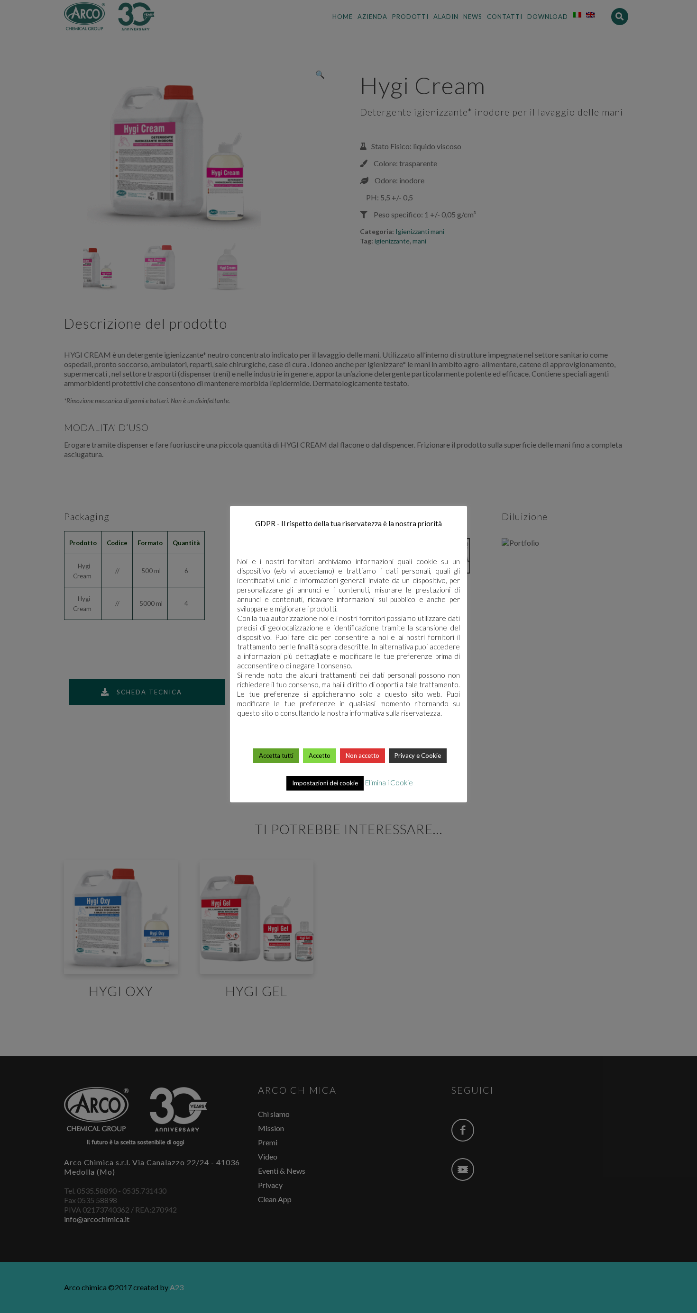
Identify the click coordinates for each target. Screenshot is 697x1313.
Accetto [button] (319, 755)
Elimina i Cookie (389, 782)
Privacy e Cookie (417, 755)
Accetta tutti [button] (276, 755)
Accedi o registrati (349, 1021)
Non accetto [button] (362, 755)
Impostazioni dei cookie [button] (325, 783)
